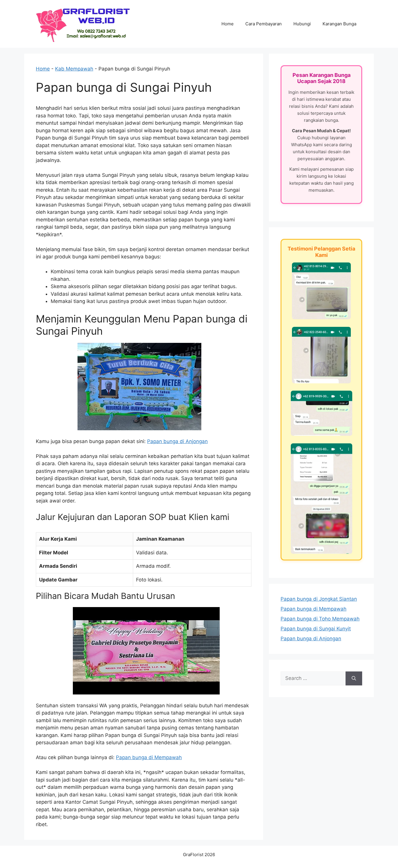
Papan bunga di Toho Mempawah (320, 619)
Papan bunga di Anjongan (177, 441)
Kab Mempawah (74, 69)
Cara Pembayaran (263, 24)
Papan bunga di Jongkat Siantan (319, 599)
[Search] (354, 678)
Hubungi (302, 24)
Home (227, 24)
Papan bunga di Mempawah (149, 757)
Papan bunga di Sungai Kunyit (316, 629)
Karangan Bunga (339, 24)
